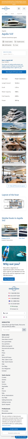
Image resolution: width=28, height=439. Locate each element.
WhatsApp (15, 306)
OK (24, 330)
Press (3, 353)
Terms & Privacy (6, 357)
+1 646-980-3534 (14, 293)
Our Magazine (6, 368)
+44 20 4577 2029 (15, 296)
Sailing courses (6, 402)
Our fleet (4, 397)
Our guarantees (6, 341)
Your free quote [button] (9, 279)
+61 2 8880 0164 (14, 301)
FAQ (3, 350)
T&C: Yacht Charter (7, 362)
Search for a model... (7, 52)
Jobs (3, 355)
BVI (3, 388)
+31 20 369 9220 (14, 304)
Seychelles (5, 386)
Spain (3, 382)
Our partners (6, 344)
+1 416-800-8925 (14, 298)
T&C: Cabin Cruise (7, 359)
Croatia (4, 377)
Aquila (12, 13)
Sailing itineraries (7, 400)
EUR (6, 313)
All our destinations (7, 395)
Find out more (6, 425)
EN (6, 317)
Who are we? (5, 337)
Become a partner (7, 413)
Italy (3, 393)
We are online (22, 437)
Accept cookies (14, 429)
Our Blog (4, 366)
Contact (4, 371)
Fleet (6, 13)
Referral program (7, 346)
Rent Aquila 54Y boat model (14, 72)
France (4, 391)
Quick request (6, 404)
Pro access (5, 411)
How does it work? (7, 339)
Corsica (4, 384)
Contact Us (15, 309)
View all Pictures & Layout (17, 186)
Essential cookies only (14, 433)
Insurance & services (8, 348)
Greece (4, 379)
